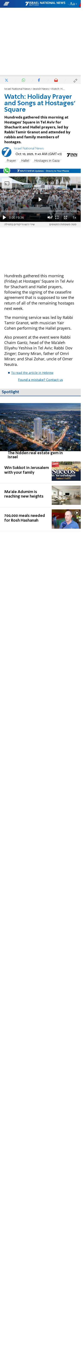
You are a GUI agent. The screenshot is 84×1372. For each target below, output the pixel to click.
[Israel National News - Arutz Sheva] (45, 4)
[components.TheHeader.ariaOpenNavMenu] (14, 4)
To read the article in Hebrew (32, 373)
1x (74, 217)
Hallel (25, 160)
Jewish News (41, 89)
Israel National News (17, 89)
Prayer (11, 160)
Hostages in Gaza (46, 160)
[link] (40, 431)
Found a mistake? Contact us (40, 380)
